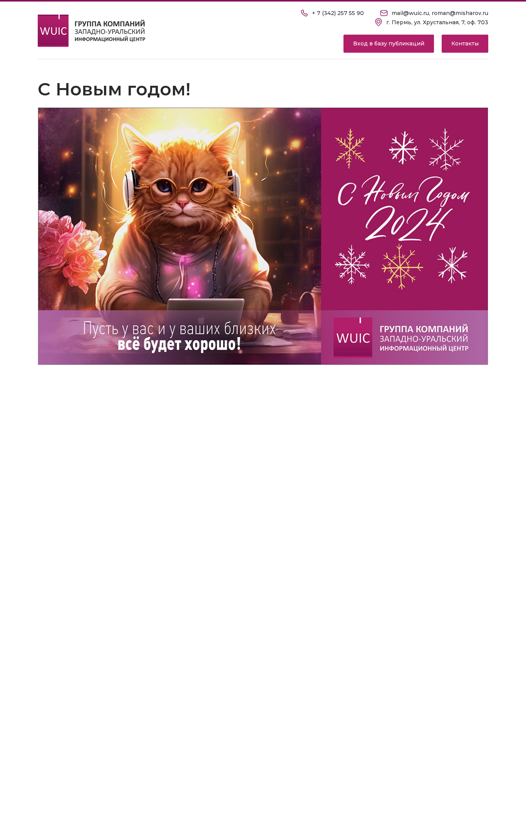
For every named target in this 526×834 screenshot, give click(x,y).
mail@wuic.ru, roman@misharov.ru (440, 13)
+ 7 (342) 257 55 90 (338, 13)
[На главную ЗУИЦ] (92, 31)
